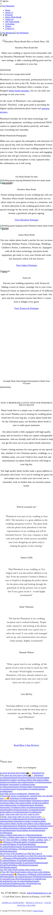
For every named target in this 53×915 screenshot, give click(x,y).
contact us (19, 337)
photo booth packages (19, 90)
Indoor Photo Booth (13, 17)
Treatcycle (9, 19)
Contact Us (9, 28)
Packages (9, 15)
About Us (9, 12)
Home (7, 10)
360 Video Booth (12, 22)
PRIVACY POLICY (34, 903)
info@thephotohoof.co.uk (33, 359)
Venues (8, 26)
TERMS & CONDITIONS (13, 903)
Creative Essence (38, 911)
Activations (9, 24)
